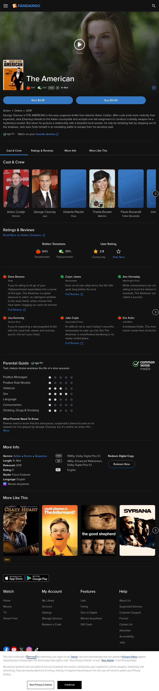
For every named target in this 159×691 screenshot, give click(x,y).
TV (5, 612)
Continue (70, 684)
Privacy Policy (129, 656)
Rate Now (118, 257)
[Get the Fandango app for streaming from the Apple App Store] (13, 577)
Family (84, 606)
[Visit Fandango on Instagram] (29, 649)
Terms (74, 656)
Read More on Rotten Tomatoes (22, 235)
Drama (28, 456)
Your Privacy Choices (40, 684)
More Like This (98, 150)
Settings (47, 612)
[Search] (153, 6)
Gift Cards (86, 624)
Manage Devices (52, 618)
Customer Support (130, 612)
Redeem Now (121, 464)
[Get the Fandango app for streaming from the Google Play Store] (37, 577)
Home (6, 600)
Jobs (122, 642)
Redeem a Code (51, 624)
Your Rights (107, 660)
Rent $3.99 (38, 100)
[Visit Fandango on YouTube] (14, 649)
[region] (79, 671)
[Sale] (21, 530)
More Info (70, 150)
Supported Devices (130, 606)
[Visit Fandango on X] (21, 649)
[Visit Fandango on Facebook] (6, 649)
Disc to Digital (89, 612)
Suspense (41, 456)
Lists (83, 600)
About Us (124, 600)
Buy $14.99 (111, 100)
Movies (7, 606)
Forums (123, 618)
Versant (31, 656)
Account (47, 606)
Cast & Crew (14, 150)
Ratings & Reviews (42, 150)
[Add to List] (154, 88)
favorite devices (45, 134)
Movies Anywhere (91, 618)
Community (98, 257)
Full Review (15, 309)
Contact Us (125, 624)
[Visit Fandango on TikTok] (36, 649)
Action (17, 456)
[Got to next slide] (155, 193)
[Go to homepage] (26, 6)
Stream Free (10, 618)
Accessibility (126, 636)
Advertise (124, 630)
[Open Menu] (5, 6)
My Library (48, 600)
